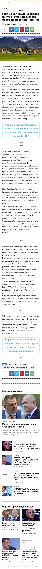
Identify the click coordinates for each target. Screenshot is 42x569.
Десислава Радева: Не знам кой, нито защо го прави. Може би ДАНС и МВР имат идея (26, 476)
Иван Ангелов (11, 24)
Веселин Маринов (8, 367)
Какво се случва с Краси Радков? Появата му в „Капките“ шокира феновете (27, 446)
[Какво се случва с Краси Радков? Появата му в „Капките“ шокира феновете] (7, 446)
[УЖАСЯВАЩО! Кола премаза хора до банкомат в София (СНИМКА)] (7, 491)
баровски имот (13, 364)
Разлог (32, 367)
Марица (14, 333)
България (23, 364)
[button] (38, 3)
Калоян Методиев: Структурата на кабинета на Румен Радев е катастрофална (26, 461)
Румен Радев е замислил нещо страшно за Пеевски (19, 425)
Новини (4, 8)
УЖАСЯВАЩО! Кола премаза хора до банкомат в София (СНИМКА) (26, 491)
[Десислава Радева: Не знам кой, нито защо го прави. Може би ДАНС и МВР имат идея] (7, 475)
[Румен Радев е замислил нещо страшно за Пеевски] (21, 406)
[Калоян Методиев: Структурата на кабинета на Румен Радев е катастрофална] (7, 460)
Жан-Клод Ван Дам (22, 367)
